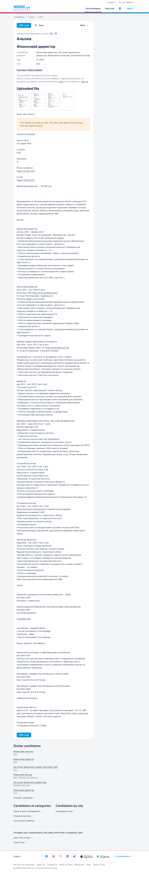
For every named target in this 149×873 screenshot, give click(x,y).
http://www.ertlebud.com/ (45, 293)
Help (88, 864)
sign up (84, 81)
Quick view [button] (25, 114)
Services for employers (24, 864)
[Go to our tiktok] (74, 856)
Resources (79, 864)
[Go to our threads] (53, 856)
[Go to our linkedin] (67, 856)
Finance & (22, 816)
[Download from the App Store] (86, 856)
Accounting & (23, 821)
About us (41, 864)
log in (61, 81)
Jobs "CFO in (22, 838)
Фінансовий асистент (23, 751)
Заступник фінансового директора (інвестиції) (35, 767)
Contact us (52, 864)
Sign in (130, 8)
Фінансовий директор (23, 759)
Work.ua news (65, 864)
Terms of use (99, 864)
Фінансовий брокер (22, 775)
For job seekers (126, 2)
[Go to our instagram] (60, 856)
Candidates (64, 811)
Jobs (18, 842)
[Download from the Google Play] (103, 856)
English (16, 856)
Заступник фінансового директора (29, 782)
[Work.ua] (21, 8)
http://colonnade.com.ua (57, 348)
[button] (120, 8)
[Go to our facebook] (46, 856)
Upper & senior (26, 811)
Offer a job (24, 25)
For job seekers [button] (123, 856)
